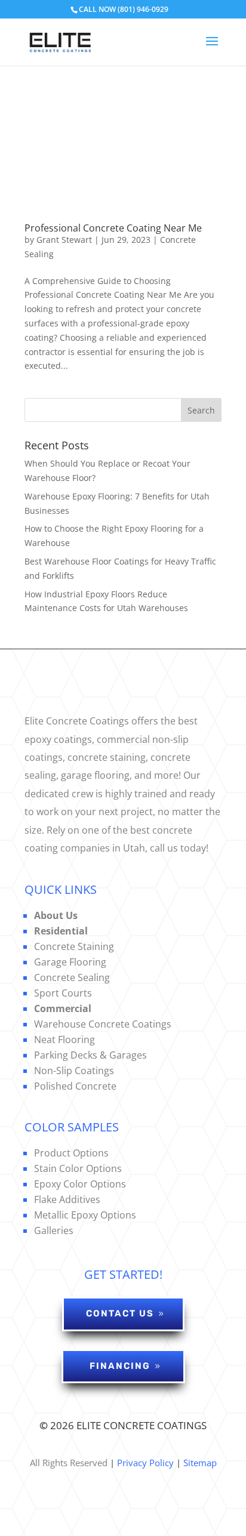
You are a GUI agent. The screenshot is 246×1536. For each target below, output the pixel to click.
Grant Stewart (64, 239)
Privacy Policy (144, 1463)
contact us (120, 1313)
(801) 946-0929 (143, 9)
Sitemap (200, 1463)
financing (120, 1366)
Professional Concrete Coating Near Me (113, 228)
